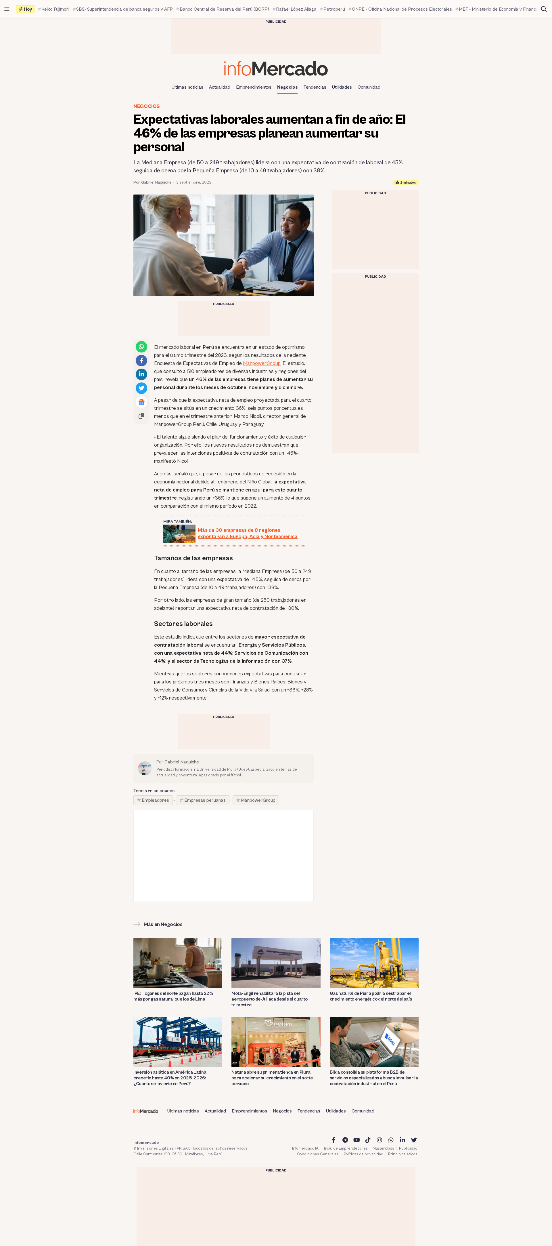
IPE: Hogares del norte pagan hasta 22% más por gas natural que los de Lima (173, 996)
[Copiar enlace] (141, 416)
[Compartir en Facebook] (141, 360)
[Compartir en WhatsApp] (141, 347)
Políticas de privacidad (363, 1154)
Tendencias (315, 87)
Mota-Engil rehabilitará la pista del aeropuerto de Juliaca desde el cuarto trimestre (269, 999)
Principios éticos (402, 1154)
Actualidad (219, 87)
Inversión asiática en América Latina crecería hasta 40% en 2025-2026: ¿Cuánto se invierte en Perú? (169, 1078)
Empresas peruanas (205, 800)
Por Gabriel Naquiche (152, 182)
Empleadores (155, 800)
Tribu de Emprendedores (345, 1148)
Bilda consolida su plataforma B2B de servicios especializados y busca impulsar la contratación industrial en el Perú (374, 1078)
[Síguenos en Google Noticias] (141, 402)
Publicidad (408, 1148)
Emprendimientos (253, 87)
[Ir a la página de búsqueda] (544, 9)
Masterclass (383, 1148)
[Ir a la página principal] (276, 68)
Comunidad (369, 87)
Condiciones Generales (318, 1154)
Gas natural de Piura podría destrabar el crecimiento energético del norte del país (371, 996)
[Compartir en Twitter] (141, 388)
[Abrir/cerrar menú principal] (7, 9)
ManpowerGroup (262, 363)
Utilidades (342, 87)
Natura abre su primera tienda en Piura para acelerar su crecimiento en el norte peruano (272, 1078)
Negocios (287, 87)
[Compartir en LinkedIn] (141, 374)
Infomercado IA (305, 1148)
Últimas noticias (187, 87)
